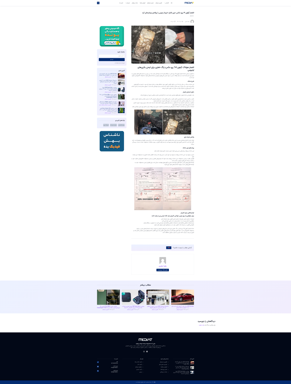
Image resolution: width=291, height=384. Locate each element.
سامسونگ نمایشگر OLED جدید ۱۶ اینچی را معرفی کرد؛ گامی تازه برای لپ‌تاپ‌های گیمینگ (108, 82)
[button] (98, 3)
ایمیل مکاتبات (115, 366)
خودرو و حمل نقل (150, 3)
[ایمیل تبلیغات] (98, 371)
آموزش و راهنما (142, 3)
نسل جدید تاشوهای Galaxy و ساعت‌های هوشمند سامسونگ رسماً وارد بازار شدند (108, 102)
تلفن (117, 361)
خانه (171, 3)
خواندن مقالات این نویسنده (163, 270)
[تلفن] (98, 362)
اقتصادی (167, 3)
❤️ (169, 247)
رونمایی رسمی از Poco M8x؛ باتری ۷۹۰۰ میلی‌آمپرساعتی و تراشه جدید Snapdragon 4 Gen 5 (108, 96)
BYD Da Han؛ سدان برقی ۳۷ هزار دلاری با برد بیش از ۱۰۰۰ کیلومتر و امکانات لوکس (108, 74)
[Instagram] (144, 351)
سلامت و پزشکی (135, 3)
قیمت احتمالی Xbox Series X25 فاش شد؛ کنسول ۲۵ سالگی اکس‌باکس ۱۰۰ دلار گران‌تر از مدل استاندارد (108, 110)
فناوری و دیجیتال (159, 3)
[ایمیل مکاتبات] (98, 366)
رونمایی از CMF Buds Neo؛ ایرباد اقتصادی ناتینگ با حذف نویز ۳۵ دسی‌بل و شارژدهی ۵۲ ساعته (108, 89)
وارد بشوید (201, 325)
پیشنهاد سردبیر (101, 105)
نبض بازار (128, 3)
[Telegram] (147, 351)
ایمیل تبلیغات (115, 370)
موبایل (191, 16)
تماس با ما (121, 3)
